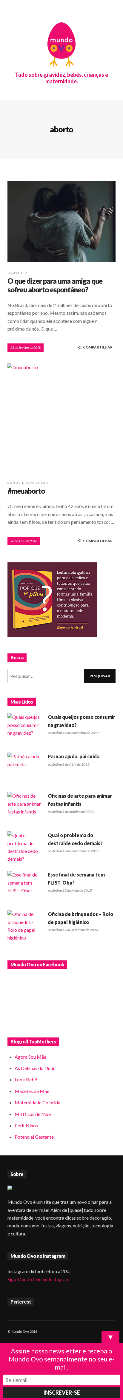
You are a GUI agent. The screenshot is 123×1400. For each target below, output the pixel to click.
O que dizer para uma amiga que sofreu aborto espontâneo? (54, 285)
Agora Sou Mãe (30, 1057)
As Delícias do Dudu (35, 1068)
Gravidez (17, 273)
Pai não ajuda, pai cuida (73, 756)
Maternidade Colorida (37, 1102)
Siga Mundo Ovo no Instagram (38, 1279)
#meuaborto (26, 490)
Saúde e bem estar (27, 482)
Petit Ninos (26, 1125)
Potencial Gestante (34, 1137)
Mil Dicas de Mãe (33, 1114)
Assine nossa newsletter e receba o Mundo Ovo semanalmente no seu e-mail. (61, 1359)
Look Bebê (26, 1079)
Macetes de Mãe (32, 1091)
